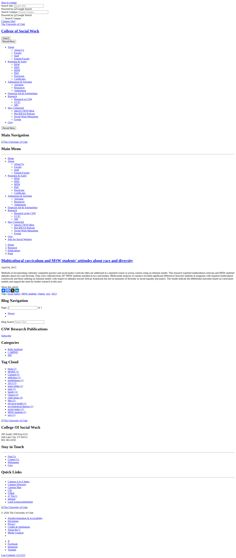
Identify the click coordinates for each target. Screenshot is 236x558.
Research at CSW (23, 99)
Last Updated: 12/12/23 (13, 555)
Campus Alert (8, 21)
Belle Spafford (15, 349)
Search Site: (7, 5)
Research (12, 96)
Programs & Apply (17, 61)
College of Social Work (20, 31)
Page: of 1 (21, 307)
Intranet (11, 499)
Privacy (11, 524)
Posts (10, 253)
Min (11, 400)
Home (11, 158)
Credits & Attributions (19, 527)
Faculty (18, 53)
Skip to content (9, 2)
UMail (11, 493)
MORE (13, 371)
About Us (19, 50)
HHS (16, 67)
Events (17, 119)
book (12, 368)
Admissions (20, 90)
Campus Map (14, 487)
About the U (14, 529)
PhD (16, 73)
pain (12, 389)
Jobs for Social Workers (20, 239)
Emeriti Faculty (22, 58)
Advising (18, 84)
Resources (19, 87)
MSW (17, 70)
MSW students (29, 293)
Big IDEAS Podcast (24, 113)
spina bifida (15, 386)
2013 (54, 293)
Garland (13, 374)
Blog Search (7, 322)
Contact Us (13, 459)
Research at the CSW (25, 213)
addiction (14, 377)
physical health (17, 403)
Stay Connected (16, 108)
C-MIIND (13, 352)
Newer (11, 313)
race (48, 293)
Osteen (41, 293)
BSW (17, 64)
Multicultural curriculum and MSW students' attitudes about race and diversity (67, 261)
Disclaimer (13, 521)
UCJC (17, 102)
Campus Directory (17, 484)
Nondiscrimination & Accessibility (25, 518)
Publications (14, 250)
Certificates (20, 79)
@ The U (12, 496)
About (11, 47)
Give (10, 122)
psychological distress (20, 406)
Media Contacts (16, 532)
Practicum (19, 76)
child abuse (15, 397)
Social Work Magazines (26, 116)
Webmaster (13, 462)
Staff (16, 55)
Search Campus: (9, 12)
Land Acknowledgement (20, 501)
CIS (10, 490)
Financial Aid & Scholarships (22, 93)
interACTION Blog (24, 110)
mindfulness (15, 380)
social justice (13, 293)
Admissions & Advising (20, 81)
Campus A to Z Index (19, 481)
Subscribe (6, 335)
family (13, 392)
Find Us (12, 456)
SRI (16, 105)
